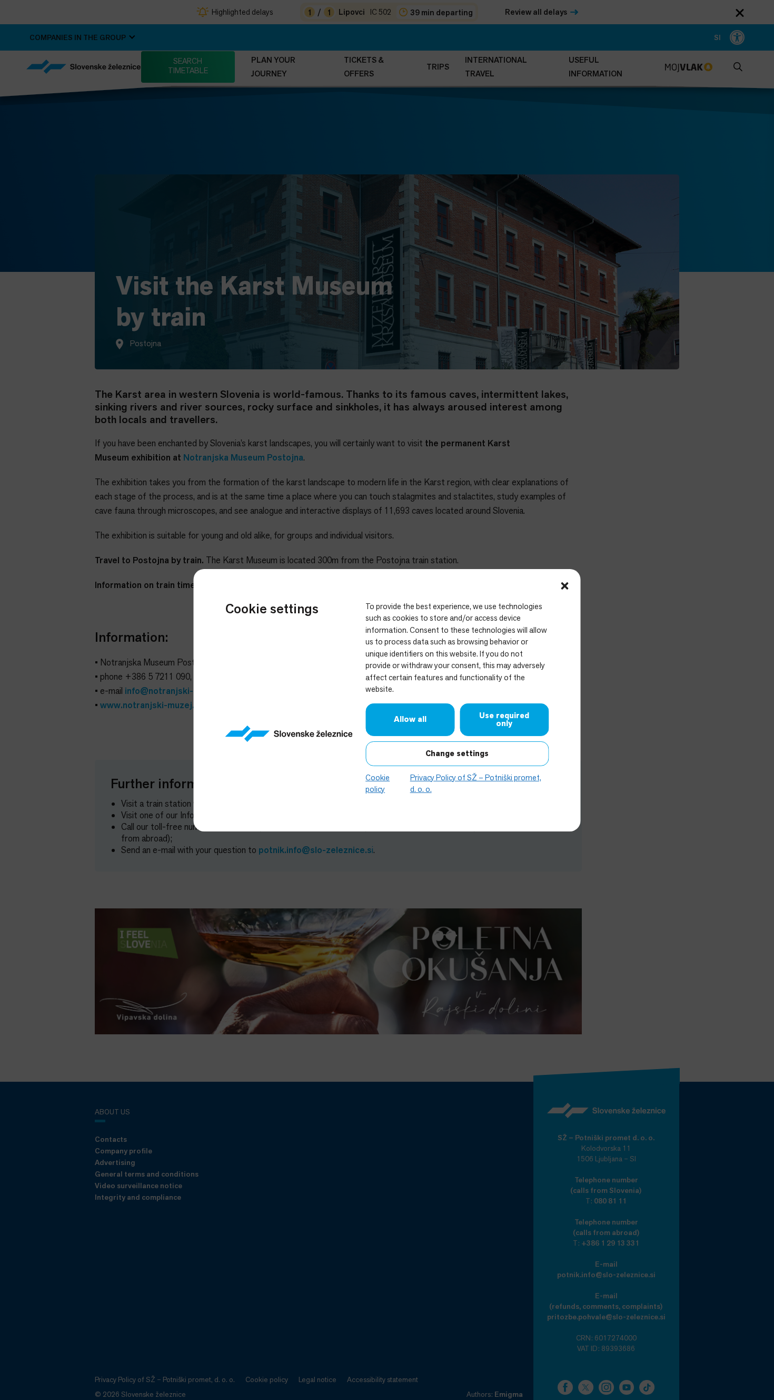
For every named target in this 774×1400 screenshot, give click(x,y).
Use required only (504, 719)
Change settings (457, 753)
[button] (565, 584)
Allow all (410, 719)
